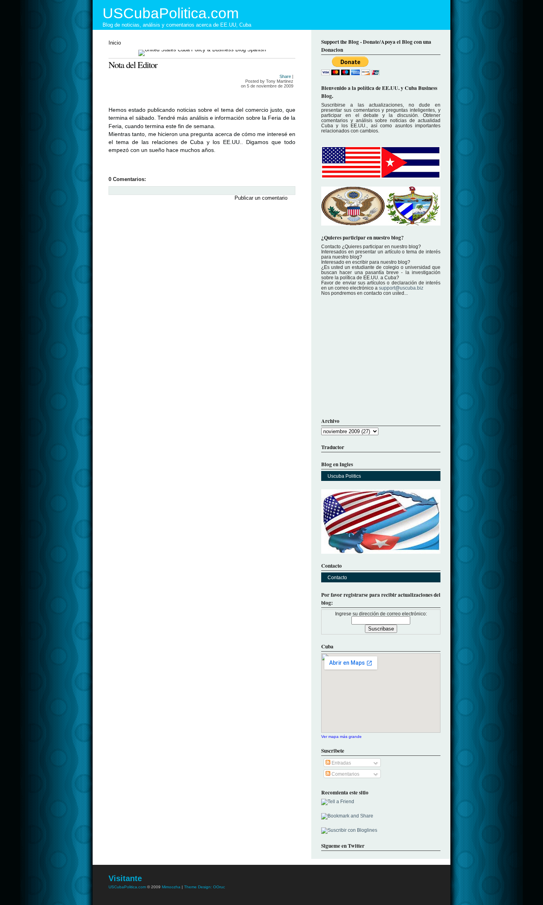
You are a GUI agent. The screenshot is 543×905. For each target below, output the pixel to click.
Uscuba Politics (344, 476)
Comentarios (344, 774)
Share (285, 76)
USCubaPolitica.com (171, 13)
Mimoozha (171, 887)
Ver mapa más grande (341, 736)
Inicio (115, 43)
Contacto (337, 577)
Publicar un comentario (261, 198)
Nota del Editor (133, 64)
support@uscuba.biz (401, 287)
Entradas (340, 762)
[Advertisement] (168, 258)
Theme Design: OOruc (204, 887)
